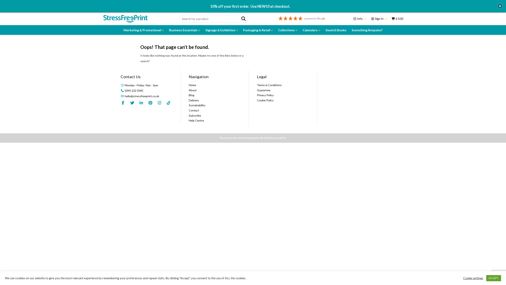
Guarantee (263, 90)
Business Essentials (183, 30)
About (193, 90)
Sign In (379, 18)
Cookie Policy (265, 100)
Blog (191, 95)
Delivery (194, 100)
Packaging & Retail (257, 30)
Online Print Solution (248, 138)
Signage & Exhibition (220, 30)
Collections (286, 30)
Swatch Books (336, 30)
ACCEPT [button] (494, 278)
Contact (194, 110)
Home (192, 85)
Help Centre (196, 120)
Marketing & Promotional (143, 30)
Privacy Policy (265, 95)
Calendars (310, 30)
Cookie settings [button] (473, 278)
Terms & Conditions (269, 85)
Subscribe (195, 115)
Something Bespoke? (367, 30)
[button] (500, 6)
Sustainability (197, 105)
